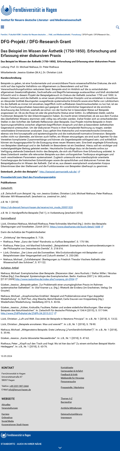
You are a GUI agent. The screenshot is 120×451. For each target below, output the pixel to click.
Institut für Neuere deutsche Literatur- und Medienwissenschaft (41, 20)
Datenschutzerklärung (71, 414)
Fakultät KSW (15, 35)
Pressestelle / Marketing (72, 387)
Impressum (66, 417)
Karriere (5, 414)
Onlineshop (7, 417)
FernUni (4, 35)
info (10, 389)
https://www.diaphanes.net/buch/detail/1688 (75, 226)
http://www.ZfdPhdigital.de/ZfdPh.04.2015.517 (27, 313)
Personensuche (68, 381)
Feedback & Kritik (69, 374)
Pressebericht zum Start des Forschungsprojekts (28, 177)
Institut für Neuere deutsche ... (35, 35)
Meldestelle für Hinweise (72, 378)
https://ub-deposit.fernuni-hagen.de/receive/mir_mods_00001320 (37, 207)
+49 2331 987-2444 (19, 386)
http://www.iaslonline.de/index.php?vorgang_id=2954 (44, 279)
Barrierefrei (66, 402)
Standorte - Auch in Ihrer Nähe (21, 443)
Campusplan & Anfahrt (72, 371)
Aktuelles (6, 404)
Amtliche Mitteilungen (71, 408)
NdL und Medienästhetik (59, 35)
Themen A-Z (66, 398)
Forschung (76, 35)
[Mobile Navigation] (2, 27)
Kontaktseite (67, 367)
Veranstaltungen (10, 408)
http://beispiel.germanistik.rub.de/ (58, 171)
